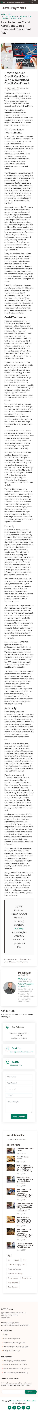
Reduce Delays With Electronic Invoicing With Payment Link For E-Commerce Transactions (25, 1207)
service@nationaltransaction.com (21, 1052)
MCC (24, 1260)
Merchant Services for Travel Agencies (16, 1368)
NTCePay (19, 928)
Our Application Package (11, 1350)
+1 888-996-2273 (16, 1066)
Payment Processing (15, 1273)
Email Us (16, 1048)
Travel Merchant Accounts (17, 1139)
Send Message (19, 1117)
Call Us (15, 1062)
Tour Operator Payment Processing (15, 1372)
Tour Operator (13, 1287)
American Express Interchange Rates (15, 1346)
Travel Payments (13, 8)
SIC (9, 1260)
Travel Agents (26, 959)
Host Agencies (13, 1282)
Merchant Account (14, 1269)
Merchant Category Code (16, 1265)
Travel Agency (10, 962)
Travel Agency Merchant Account (14, 1360)
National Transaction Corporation (23, 1401)
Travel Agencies (22, 962)
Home (3, 14)
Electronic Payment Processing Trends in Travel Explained (25, 1245)
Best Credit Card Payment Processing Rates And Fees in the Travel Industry (25, 1168)
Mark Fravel (11, 88)
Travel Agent (26, 1278)
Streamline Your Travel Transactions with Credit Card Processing (25, 1180)
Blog (9, 14)
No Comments (14, 90)
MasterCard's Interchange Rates (14, 1342)
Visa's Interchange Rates (11, 1338)
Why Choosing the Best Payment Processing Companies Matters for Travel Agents (25, 1193)
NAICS (17, 1260)
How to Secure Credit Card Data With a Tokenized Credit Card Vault (24, 1220)
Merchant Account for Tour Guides (15, 1364)
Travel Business (12, 959)
